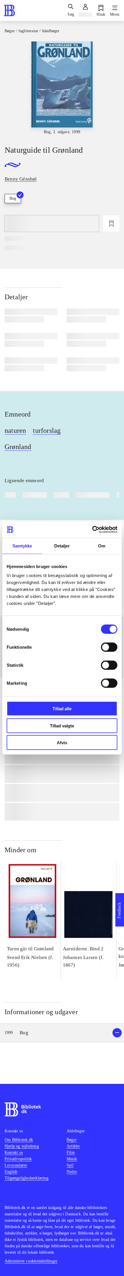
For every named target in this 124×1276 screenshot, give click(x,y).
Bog (13, 198)
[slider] (62, 88)
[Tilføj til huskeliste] (111, 223)
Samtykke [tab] (22, 545)
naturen (15, 430)
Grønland (18, 446)
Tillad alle (62, 708)
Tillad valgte (62, 725)
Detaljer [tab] (62, 545)
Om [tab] (101, 545)
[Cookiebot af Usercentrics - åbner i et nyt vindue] (92, 530)
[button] (62, 1032)
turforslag (47, 430)
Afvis (62, 742)
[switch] (109, 647)
